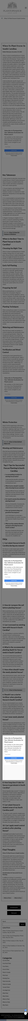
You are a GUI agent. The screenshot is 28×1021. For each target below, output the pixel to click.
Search (4, 921)
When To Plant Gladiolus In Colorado (12, 946)
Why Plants (5, 1005)
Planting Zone (6, 978)
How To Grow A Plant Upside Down (12, 951)
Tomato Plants (6, 987)
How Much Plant (7, 963)
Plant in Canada (6, 972)
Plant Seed (5, 975)
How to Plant (6, 969)
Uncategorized (6, 990)
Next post (14, 913)
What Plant (5, 993)
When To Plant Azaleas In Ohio (11, 941)
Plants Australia (6, 981)
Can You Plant (6, 960)
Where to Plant (6, 1002)
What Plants (6, 996)
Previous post (14, 907)
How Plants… (6, 966)
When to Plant (7, 898)
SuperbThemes (21, 1017)
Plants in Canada (7, 984)
